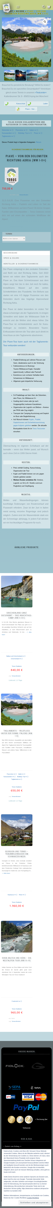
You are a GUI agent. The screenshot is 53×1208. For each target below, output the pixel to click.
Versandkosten (23, 194)
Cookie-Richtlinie (33, 1198)
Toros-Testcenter (39, 429)
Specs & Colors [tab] (11, 258)
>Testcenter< (40, 92)
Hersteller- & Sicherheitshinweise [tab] (21, 264)
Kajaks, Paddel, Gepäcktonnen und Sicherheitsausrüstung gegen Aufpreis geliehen (29, 423)
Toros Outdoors (17, 666)
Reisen (20, 11)
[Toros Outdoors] (11, 176)
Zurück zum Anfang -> (13, 1146)
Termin (9, 234)
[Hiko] (15, 1066)
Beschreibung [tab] (10, 253)
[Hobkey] (38, 1066)
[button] (45, 21)
